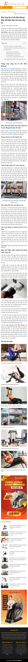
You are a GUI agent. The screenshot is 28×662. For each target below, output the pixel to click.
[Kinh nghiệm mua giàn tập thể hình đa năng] (14, 438)
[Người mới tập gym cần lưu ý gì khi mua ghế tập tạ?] (14, 395)
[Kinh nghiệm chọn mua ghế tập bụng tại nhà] (14, 374)
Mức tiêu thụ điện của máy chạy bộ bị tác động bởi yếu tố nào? (14, 48)
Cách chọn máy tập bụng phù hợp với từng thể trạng (11, 363)
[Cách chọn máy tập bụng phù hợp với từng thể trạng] (14, 352)
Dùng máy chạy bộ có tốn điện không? (13, 46)
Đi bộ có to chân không (21, 647)
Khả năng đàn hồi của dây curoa (13, 55)
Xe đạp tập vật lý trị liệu (7, 650)
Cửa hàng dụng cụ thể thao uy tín (7, 427)
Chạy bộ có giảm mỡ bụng (21, 649)
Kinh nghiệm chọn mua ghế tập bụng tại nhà (10, 384)
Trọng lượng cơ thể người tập (12, 51)
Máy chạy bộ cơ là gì (7, 645)
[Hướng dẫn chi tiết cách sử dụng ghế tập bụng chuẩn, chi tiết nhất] (14, 459)
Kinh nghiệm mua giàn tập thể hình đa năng (9, 448)
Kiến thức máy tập (22, 334)
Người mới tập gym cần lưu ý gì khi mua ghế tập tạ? (11, 405)
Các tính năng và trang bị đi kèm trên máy (15, 56)
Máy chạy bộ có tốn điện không (9, 68)
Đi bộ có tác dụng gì (21, 645)
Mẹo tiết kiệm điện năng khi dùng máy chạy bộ (14, 59)
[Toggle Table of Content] (23, 43)
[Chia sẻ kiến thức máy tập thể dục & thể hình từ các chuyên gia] (14, 3)
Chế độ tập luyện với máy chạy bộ (13, 53)
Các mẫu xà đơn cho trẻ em (7, 649)
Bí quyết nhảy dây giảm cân (21, 650)
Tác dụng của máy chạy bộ (7, 647)
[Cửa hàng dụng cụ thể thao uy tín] (14, 416)
